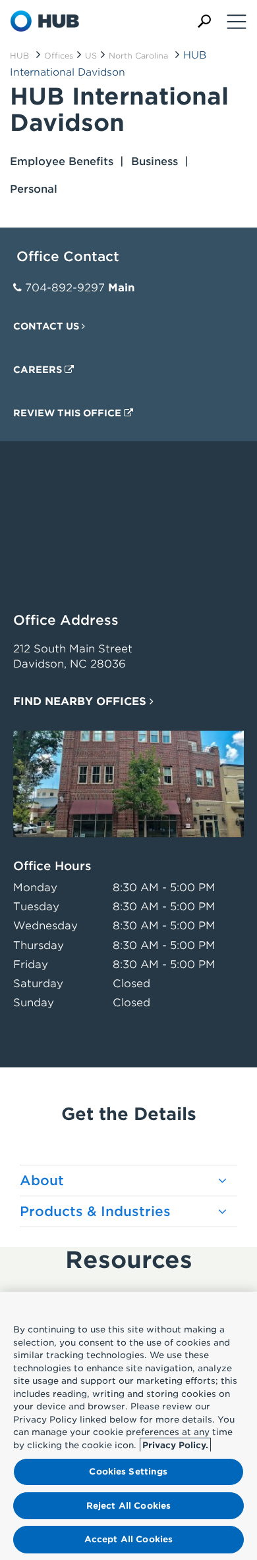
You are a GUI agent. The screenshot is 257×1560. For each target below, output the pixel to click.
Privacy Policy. (175, 1445)
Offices (58, 56)
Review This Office (68, 413)
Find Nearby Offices (81, 701)
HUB (19, 56)
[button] (204, 21)
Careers (39, 369)
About (42, 1180)
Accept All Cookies (128, 1539)
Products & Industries (95, 1211)
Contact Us (47, 326)
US (91, 56)
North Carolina (138, 56)
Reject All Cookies (128, 1506)
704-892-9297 (65, 287)
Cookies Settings (128, 1471)
